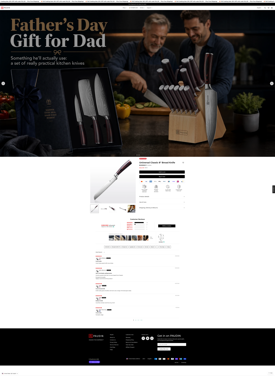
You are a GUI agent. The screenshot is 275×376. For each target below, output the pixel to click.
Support (149, 7)
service (176, 362)
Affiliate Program (130, 347)
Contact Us (113, 340)
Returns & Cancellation (132, 342)
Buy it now (162, 176)
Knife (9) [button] (107, 247)
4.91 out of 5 (112, 225)
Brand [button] (152, 247)
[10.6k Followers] (152, 338)
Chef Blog (112, 347)
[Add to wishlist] (183, 162)
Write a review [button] (166, 226)
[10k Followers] (147, 338)
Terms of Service (114, 344)
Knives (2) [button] (139, 247)
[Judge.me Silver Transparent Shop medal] (161, 237)
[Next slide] (272, 83)
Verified (161, 242)
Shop (124, 7)
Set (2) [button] (146, 247)
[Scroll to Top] (272, 368)
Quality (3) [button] (132, 247)
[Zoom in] (132, 161)
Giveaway (183, 362)
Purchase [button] (162, 247)
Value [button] (168, 247)
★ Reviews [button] (273, 189)
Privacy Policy (113, 342)
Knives (142, 7)
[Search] (265, 7)
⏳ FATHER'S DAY (133, 7)
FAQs (111, 349)
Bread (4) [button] (124, 247)
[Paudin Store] (5, 8)
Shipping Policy (130, 340)
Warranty (128, 337)
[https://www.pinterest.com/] (143, 338)
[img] (99, 256)
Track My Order (130, 344)
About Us (112, 337)
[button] (271, 8)
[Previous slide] (3, 83)
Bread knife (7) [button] (116, 247)
